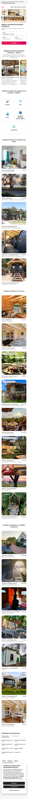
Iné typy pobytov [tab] (5, 736)
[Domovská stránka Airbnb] (3, 7)
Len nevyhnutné (14, 786)
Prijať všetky (14, 783)
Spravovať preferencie (14, 790)
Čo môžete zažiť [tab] (15, 736)
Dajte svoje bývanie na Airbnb (18, 7)
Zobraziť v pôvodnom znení (9, 3)
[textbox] (8, 39)
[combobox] (14, 34)
